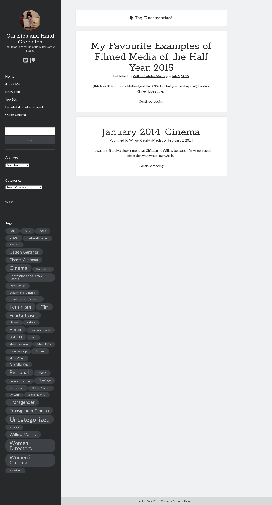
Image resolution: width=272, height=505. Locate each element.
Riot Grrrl (16, 388)
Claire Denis (43, 269)
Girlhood (14, 322)
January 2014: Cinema (151, 132)
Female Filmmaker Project (24, 107)
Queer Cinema (15, 114)
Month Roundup (18, 351)
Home (9, 76)
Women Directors (21, 445)
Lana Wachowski (41, 330)
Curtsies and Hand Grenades (30, 39)
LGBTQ (16, 337)
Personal (19, 372)
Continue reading (151, 101)
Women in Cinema (21, 460)
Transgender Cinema (29, 410)
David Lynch (18, 286)
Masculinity (44, 344)
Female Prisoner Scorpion (25, 299)
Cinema (18, 268)
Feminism (20, 307)
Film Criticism (23, 315)
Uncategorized (30, 419)
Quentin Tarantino (20, 381)
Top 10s (11, 99)
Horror (16, 329)
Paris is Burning (19, 364)
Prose (42, 373)
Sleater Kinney (36, 394)
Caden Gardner (24, 251)
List (33, 337)
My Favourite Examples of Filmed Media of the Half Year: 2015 (151, 57)
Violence (14, 427)
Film (44, 307)
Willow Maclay (23, 434)
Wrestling (15, 470)
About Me (12, 84)
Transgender (22, 402)
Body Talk (12, 92)
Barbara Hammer (37, 238)
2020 (14, 238)
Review (44, 380)
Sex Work (15, 394)
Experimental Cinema (22, 292)
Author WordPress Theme (154, 501)
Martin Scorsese (19, 344)
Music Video (17, 358)
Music (40, 351)
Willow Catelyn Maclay (150, 76)
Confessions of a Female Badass (26, 277)
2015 (13, 231)
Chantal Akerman (24, 259)
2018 (42, 231)
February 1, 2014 (180, 140)
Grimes (31, 322)
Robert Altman (41, 388)
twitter (9, 201)
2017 (27, 231)
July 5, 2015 (180, 76)
